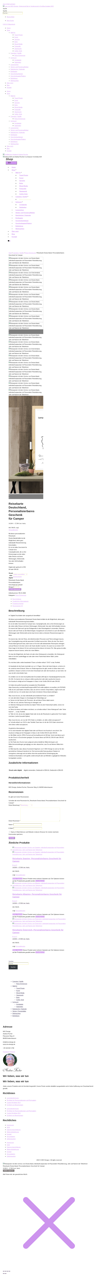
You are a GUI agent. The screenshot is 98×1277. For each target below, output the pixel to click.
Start (10, 253)
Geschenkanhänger (17, 74)
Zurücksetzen (17, 576)
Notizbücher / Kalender (19, 1009)
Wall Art (13, 32)
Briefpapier (14, 71)
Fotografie (17, 46)
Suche (5, 8)
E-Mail (11, 828)
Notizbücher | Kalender (18, 69)
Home (9, 28)
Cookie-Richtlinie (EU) (14, 1102)
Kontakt (9, 87)
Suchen (11, 961)
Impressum (10, 1125)
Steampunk (18, 48)
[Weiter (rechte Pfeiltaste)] (5, 1273)
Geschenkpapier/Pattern (18, 76)
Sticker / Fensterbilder (19, 1011)
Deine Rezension (14, 821)
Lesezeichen (14, 64)
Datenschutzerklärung (13, 1129)
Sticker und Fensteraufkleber (20, 67)
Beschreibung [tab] (16, 599)
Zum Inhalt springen (9, 4)
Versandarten (11, 1136)
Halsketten (17, 62)
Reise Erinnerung (19, 55)
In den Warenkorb (14, 589)
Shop (8, 30)
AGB (8, 1127)
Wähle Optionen (17, 878)
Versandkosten (13, 530)
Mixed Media (18, 44)
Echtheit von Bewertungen (15, 1105)
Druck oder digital (11, 575)
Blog (8, 85)
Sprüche (17, 39)
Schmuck (14, 58)
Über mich (10, 83)
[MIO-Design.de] (9, 160)
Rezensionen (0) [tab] (17, 606)
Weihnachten (15, 80)
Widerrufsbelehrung (13, 1132)
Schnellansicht (40, 881)
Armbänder (17, 60)
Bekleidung (14, 78)
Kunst (16, 37)
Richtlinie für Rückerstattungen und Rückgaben (21, 1100)
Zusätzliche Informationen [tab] (20, 601)
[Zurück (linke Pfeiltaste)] (3, 1273)
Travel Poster (18, 35)
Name (11, 824)
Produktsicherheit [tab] (17, 603)
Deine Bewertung (14, 805)
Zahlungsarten (11, 1139)
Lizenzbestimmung (13, 1098)
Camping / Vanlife (16, 53)
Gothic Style (18, 51)
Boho (16, 42)
